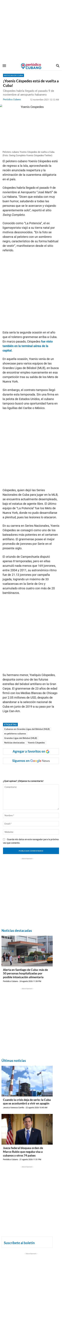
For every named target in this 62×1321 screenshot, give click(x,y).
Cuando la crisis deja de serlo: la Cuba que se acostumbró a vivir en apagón (27, 1101)
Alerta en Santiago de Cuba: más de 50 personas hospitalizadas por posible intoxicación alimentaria (25, 973)
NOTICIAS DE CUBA (13, 75)
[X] (29, 770)
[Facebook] (15, 770)
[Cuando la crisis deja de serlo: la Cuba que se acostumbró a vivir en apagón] (27, 1081)
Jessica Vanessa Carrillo (13, 1107)
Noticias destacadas (14, 742)
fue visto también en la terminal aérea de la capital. (28, 346)
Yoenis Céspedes (36, 742)
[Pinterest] (36, 770)
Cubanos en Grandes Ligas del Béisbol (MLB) (27, 729)
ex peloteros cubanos (15, 733)
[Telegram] (43, 770)
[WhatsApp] (22, 770)
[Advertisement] (31, 31)
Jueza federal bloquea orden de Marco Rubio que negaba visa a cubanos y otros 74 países (23, 1151)
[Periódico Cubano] (31, 66)
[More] (50, 770)
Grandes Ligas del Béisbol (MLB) (20, 738)
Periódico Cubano (12, 99)
